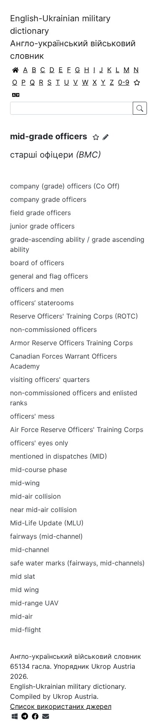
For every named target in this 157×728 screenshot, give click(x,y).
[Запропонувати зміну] (105, 137)
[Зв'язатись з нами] (45, 716)
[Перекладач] (16, 94)
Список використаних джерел (60, 706)
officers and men (37, 289)
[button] (96, 137)
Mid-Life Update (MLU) (47, 523)
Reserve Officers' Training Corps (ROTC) (74, 316)
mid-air (21, 616)
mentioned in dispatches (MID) (58, 456)
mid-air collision (35, 496)
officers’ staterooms (42, 303)
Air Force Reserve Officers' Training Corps (76, 429)
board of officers (37, 263)
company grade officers (48, 199)
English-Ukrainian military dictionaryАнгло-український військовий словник (73, 37)
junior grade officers (42, 226)
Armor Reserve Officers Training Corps (71, 343)
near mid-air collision (43, 509)
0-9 (123, 82)
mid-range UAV (34, 603)
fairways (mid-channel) (46, 536)
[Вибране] (136, 82)
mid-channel (29, 549)
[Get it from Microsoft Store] (15, 716)
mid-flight (25, 629)
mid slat (22, 576)
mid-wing (25, 483)
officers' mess (32, 416)
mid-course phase (38, 469)
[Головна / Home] (15, 69)
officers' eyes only (43, 443)
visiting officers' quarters (50, 379)
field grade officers (40, 212)
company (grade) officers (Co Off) (65, 186)
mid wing (24, 589)
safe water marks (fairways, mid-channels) (77, 563)
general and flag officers (49, 276)
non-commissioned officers (53, 329)
